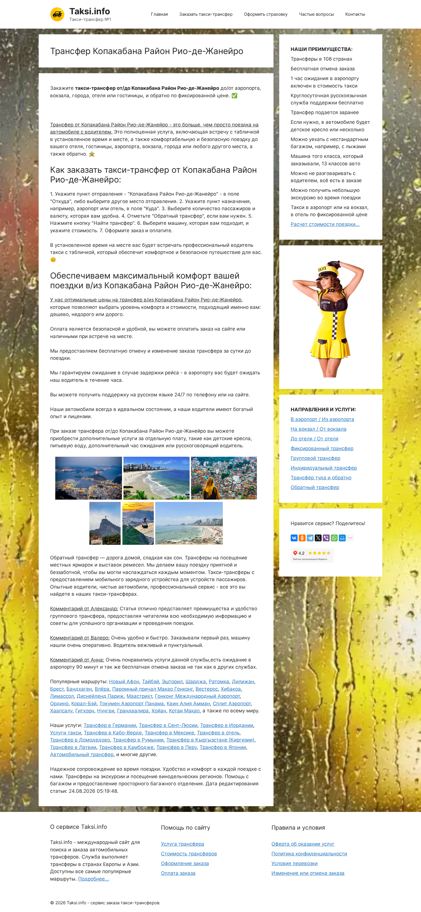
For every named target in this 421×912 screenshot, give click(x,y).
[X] (318, 538)
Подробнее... (93, 879)
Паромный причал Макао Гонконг (152, 689)
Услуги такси (65, 733)
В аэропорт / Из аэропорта (322, 419)
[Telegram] (310, 538)
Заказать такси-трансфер (206, 14)
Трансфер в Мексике (169, 733)
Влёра (102, 689)
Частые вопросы (316, 14)
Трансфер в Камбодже (126, 747)
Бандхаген (79, 689)
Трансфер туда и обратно (321, 477)
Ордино (59, 703)
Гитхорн (84, 711)
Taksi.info (89, 11)
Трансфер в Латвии (73, 747)
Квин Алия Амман (188, 703)
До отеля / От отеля (315, 439)
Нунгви (105, 711)
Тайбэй (150, 681)
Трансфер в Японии (223, 747)
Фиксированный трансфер (322, 448)
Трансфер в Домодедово (80, 740)
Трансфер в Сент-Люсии (168, 725)
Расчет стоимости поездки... (325, 224)
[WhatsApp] (334, 538)
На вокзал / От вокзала (319, 429)
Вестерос (207, 689)
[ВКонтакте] (294, 538)
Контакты (355, 14)
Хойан (159, 711)
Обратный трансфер (315, 487)
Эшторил (172, 681)
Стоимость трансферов (189, 854)
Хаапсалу (61, 711)
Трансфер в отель (218, 733)
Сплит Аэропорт (232, 703)
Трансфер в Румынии (138, 740)
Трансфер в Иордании (226, 725)
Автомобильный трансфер (81, 754)
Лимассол (62, 696)
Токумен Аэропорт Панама (131, 703)
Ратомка (219, 681)
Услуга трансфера (182, 844)
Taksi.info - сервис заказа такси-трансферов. (113, 902)
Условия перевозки (295, 863)
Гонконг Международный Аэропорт (197, 696)
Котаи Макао (184, 711)
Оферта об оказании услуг (303, 844)
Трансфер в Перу (176, 747)
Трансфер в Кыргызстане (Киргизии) (210, 740)
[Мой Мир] (342, 538)
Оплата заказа (178, 873)
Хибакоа (231, 689)
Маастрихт (139, 696)
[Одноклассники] (302, 538)
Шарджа (196, 681)
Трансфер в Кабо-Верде (113, 733)
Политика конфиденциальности (309, 854)
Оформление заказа (185, 863)
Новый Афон (124, 681)
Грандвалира (133, 711)
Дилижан (243, 681)
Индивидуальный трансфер (324, 468)
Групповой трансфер (315, 458)
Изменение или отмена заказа (308, 873)
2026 (60, 902)
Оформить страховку (266, 14)
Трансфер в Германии (110, 725)
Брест (57, 689)
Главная (159, 14)
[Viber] (326, 538)
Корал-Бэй (84, 703)
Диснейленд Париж (100, 696)
